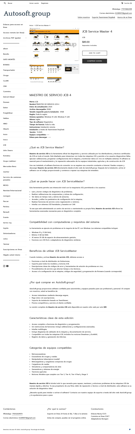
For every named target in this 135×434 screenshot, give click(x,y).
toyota (5, 228)
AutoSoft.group (25, 430)
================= (11, 43)
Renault (6, 212)
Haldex (6, 118)
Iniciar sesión (34, 3)
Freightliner (8, 113)
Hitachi (6, 129)
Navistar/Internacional (12, 190)
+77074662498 (126, 9)
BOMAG (6, 64)
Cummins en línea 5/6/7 (100, 416)
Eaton (5, 107)
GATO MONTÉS (9, 59)
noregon (6, 196)
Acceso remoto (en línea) (13, 32)
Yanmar (6, 244)
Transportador (9, 70)
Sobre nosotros (84, 17)
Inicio (31, 25)
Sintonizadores (9, 233)
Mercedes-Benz (9, 166)
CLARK (6, 81)
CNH (5, 86)
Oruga (5, 75)
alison (5, 48)
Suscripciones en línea (12, 249)
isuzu (5, 134)
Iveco (5, 139)
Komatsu (6, 156)
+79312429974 (17, 414)
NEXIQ (5, 185)
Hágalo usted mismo (14, 255)
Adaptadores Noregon (99, 419)
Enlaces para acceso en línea (13, 26)
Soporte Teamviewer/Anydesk (103, 17)
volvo (5, 239)
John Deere (8, 150)
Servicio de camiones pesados (12, 178)
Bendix (6, 54)
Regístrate (44, 3)
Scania (5, 217)
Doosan (6, 102)
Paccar (6, 201)
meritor (6, 172)
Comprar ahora (94, 61)
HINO (5, 123)
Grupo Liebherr (9, 161)
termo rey (7, 222)
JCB (4, 145)
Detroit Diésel (8, 97)
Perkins (6, 206)
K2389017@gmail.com (123, 13)
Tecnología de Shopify (38, 430)
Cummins (7, 91)
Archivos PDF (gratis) (14, 38)
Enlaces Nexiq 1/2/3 (98, 414)
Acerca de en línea (124, 17)
